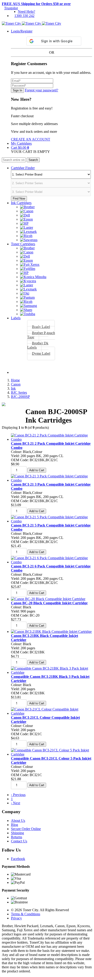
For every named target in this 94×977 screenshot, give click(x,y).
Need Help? (26, 11)
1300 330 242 (24, 16)
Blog (14, 825)
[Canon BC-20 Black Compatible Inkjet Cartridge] (48, 599)
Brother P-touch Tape (41, 335)
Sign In (17, 90)
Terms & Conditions (25, 914)
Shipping (17, 833)
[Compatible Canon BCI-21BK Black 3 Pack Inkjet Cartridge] (51, 672)
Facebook (18, 859)
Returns (16, 837)
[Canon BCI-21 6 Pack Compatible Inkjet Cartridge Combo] (51, 562)
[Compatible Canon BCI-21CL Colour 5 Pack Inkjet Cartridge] (51, 754)
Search (33, 160)
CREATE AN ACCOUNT (30, 139)
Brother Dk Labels (37, 345)
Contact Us (19, 841)
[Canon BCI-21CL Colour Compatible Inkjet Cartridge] (51, 713)
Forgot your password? (41, 90)
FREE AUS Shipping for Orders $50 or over (36, 4)
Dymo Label (41, 353)
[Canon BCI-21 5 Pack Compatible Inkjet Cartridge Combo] (51, 521)
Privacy (16, 918)
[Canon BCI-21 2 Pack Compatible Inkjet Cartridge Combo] (51, 439)
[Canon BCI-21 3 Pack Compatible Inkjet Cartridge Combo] (51, 480)
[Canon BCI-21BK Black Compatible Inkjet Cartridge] (51, 632)
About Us (18, 821)
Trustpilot (11, 8)
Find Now (19, 198)
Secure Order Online (26, 829)
